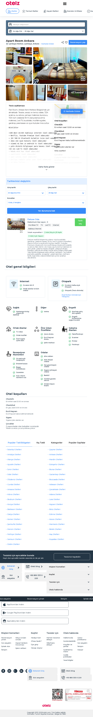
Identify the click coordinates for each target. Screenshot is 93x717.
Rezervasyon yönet (35, 599)
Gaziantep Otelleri (57, 474)
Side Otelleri (12, 474)
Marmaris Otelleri (57, 524)
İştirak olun (88, 599)
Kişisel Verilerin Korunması (21, 644)
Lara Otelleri (54, 499)
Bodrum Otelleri (14, 499)
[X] (15, 671)
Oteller (14, 11)
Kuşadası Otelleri (56, 539)
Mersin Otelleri (14, 529)
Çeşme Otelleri (55, 449)
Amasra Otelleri (14, 489)
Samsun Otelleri (14, 539)
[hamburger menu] (64, 4)
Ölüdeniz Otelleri (14, 479)
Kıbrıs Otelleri (13, 494)
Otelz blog (35, 566)
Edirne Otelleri (55, 514)
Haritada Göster (73, 111)
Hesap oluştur (36, 648)
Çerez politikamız (82, 638)
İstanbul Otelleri (14, 449)
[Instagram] (9, 671)
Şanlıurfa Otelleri (14, 524)
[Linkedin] (21, 671)
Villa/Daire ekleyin (50, 644)
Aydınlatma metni (67, 651)
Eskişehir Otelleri (56, 464)
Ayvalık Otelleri (14, 464)
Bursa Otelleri (55, 469)
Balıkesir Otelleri (14, 509)
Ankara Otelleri (55, 454)
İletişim (64, 599)
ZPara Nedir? (36, 641)
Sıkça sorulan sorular (21, 638)
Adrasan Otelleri (56, 484)
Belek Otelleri (55, 529)
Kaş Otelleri (54, 534)
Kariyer (80, 650)
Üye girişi (34, 644)
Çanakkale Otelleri (57, 489)
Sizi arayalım (11, 576)
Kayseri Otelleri (56, 504)
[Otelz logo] (13, 4)
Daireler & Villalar (74, 11)
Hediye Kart (36, 638)
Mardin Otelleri (55, 459)
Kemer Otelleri (13, 519)
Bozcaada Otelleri (57, 479)
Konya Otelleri (13, 504)
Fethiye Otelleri (14, 534)
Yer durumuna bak (46, 211)
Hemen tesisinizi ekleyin (53, 638)
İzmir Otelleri (13, 469)
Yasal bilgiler (68, 660)
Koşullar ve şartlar (67, 645)
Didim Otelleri (13, 544)
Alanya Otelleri (13, 459)
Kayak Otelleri (53, 11)
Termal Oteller (32, 11)
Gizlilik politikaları (67, 656)
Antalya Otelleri (14, 454)
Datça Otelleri (13, 514)
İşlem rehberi (21, 648)
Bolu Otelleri (54, 509)
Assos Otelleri (55, 519)
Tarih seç (80, 222)
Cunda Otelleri (13, 484)
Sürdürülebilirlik (69, 641)
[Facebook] (3, 671)
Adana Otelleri (55, 494)
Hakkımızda (68, 638)
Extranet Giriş (11, 567)
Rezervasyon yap (77, 42)
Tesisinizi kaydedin (72, 557)
